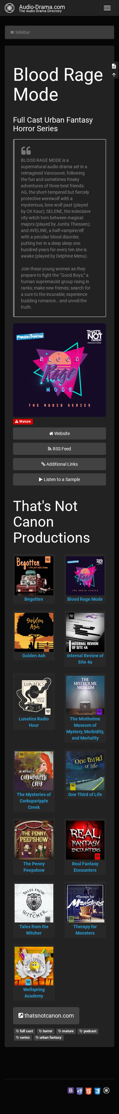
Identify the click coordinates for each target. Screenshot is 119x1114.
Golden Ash (33, 655)
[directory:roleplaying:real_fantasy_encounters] (85, 840)
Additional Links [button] (62, 464)
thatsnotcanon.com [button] (49, 1015)
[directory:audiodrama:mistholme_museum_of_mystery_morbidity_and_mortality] (85, 695)
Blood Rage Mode (85, 599)
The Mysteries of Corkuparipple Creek (34, 801)
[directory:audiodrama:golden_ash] (34, 632)
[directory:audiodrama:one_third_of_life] (85, 770)
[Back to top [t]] (114, 74)
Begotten (33, 599)
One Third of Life (85, 794)
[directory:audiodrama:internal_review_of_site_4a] (85, 632)
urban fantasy (50, 1037)
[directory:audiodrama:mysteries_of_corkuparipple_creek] (34, 770)
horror (47, 1031)
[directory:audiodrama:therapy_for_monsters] (85, 903)
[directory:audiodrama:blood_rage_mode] (85, 575)
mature (67, 1031)
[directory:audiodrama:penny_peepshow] (34, 840)
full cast (26, 1031)
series (24, 1037)
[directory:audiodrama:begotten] (34, 575)
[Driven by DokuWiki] (106, 1090)
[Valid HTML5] (88, 1090)
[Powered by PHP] (79, 1090)
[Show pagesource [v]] (114, 66)
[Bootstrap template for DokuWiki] (71, 1090)
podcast (89, 1031)
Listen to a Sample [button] (62, 479)
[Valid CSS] (97, 1090)
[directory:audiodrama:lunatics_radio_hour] (34, 695)
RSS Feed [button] (62, 448)
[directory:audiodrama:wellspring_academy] (34, 966)
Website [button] (62, 433)
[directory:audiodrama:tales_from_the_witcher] (34, 903)
